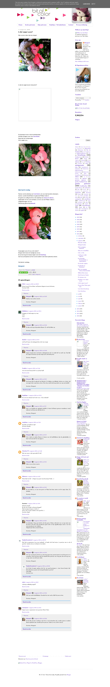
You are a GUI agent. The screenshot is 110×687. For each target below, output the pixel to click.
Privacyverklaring (81, 25)
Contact (70, 25)
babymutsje (85, 168)
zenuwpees (25, 607)
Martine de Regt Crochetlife (81, 519)
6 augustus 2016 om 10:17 (33, 339)
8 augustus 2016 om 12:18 (40, 487)
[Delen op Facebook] (34, 272)
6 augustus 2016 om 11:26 (34, 422)
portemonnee (78, 203)
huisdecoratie (85, 191)
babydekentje (85, 167)
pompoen (80, 202)
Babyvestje (80, 150)
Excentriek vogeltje (83, 263)
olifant (87, 197)
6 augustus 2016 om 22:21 (32, 582)
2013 (78, 313)
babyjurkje (77, 168)
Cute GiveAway (82, 291)
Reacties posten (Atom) (32, 659)
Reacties (26, 293)
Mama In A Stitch (81, 421)
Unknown (24, 476)
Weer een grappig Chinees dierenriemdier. (84, 270)
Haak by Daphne (81, 402)
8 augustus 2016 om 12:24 (40, 593)
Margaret (28, 296)
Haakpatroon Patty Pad (83, 388)
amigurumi (38, 274)
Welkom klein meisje (83, 273)
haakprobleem (78, 187)
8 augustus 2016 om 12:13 (40, 435)
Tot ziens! (79, 545)
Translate (86, 100)
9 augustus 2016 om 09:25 (43, 566)
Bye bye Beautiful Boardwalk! (86, 482)
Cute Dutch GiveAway (83, 289)
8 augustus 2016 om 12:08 (40, 350)
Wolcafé (33, 203)
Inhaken (87, 157)
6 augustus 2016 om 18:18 (33, 503)
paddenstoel (82, 200)
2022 (78, 219)
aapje (33, 274)
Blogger (69, 674)
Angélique (25, 395)
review (86, 203)
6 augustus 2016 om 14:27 (34, 476)
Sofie (23, 284)
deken (77, 176)
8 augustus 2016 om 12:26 (40, 618)
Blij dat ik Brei (81, 339)
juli (79, 294)
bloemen (86, 175)
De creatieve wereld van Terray (82, 499)
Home (20, 25)
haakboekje (83, 186)
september (81, 238)
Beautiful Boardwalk (82, 479)
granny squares (80, 180)
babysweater (78, 172)
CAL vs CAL (81, 252)
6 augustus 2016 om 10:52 (35, 395)
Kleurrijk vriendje (82, 242)
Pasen (85, 158)
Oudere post (68, 656)
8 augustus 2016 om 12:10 (40, 379)
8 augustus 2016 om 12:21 (40, 520)
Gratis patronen (30, 25)
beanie (76, 173)
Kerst (76, 158)
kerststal (88, 192)
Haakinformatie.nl (27, 540)
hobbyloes (25, 311)
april (79, 298)
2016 (78, 234)
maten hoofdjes (84, 195)
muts (81, 197)
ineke (23, 582)
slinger (80, 207)
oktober (80, 236)
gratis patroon (82, 184)
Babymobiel (87, 148)
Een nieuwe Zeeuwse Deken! (86, 342)
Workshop (87, 162)
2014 (78, 311)
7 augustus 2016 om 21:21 (35, 607)
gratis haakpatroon (81, 181)
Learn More (86, 4)
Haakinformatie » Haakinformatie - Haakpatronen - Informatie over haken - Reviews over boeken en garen (83, 384)
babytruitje (86, 172)
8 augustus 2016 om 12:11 (40, 406)
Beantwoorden (25, 290)
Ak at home (80, 577)
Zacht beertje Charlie (83, 275)
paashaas (87, 199)
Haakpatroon (78, 157)
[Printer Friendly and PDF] (23, 272)
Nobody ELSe (80, 323)
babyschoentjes (79, 170)
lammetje (86, 194)
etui (84, 176)
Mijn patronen (42, 25)
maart (80, 301)
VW (88, 160)
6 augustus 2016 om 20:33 (39, 540)
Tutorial (83, 160)
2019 (78, 226)
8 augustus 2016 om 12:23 (40, 552)
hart (78, 189)
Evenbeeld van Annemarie (81, 266)
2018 (78, 229)
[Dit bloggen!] (30, 272)
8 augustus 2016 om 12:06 (40, 325)
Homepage (45, 656)
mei (79, 296)
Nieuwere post (22, 656)
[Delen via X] (32, 272)
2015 (78, 309)
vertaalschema (84, 208)
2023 (78, 217)
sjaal (76, 205)
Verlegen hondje (82, 244)
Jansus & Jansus (48, 197)
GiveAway (81, 155)
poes (89, 200)
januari (80, 306)
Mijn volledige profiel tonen (82, 61)
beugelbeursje (78, 175)
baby (76, 167)
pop (87, 202)
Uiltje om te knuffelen (83, 250)
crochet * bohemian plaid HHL (86, 581)
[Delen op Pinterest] (35, 272)
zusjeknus (24, 422)
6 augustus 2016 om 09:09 (32, 284)
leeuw (76, 195)
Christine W (25, 451)
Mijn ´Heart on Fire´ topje (86, 363)
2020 (78, 224)
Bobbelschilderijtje (81, 153)
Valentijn (77, 162)
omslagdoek (78, 199)
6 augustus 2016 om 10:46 (33, 368)
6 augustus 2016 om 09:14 (34, 311)
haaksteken (87, 187)
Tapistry (77, 160)
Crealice (24, 368)
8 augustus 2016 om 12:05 (40, 296)
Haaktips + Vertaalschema (57, 25)
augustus (80, 240)
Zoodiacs (80, 163)
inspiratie (78, 192)
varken (76, 208)
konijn (79, 194)
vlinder (76, 210)
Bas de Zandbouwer (86, 151)
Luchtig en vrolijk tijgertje (82, 255)
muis (76, 197)
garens (85, 178)
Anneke (24, 339)
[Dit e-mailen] (29, 272)
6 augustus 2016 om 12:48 (35, 451)
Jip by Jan (79, 543)
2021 (78, 222)
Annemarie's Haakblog (83, 438)
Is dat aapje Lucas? (83, 283)
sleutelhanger (86, 205)
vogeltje (82, 210)
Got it (93, 4)
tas (86, 207)
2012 (78, 316)
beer (85, 173)
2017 (78, 231)
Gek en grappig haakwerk (82, 248)
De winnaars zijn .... (82, 277)
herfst (84, 189)
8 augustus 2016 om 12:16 (40, 462)
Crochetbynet (80, 557)
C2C (89, 153)
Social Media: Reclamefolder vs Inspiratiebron (83, 260)
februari (80, 303)
